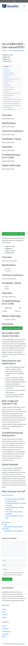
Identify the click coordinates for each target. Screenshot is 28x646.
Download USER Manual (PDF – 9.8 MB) (13, 234)
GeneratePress (21, 643)
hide (10, 66)
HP (4, 522)
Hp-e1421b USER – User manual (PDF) (13, 531)
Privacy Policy (5, 634)
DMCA (4, 636)
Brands (4, 612)
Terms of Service (6, 631)
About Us (4, 617)
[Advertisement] (14, 28)
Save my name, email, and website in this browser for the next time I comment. (13, 573)
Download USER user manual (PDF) (12, 328)
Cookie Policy (5, 628)
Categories (5, 614)
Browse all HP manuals (7, 495)
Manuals (8, 522)
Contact (4, 609)
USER (5, 524)
